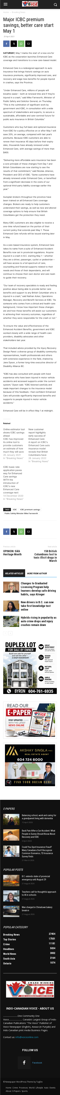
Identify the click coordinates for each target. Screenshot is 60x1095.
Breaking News (18, 12)
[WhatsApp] (21, 44)
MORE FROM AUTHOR (37, 573)
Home (6, 12)
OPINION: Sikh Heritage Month (12, 553)
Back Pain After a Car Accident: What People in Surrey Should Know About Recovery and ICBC (38, 833)
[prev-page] (5, 633)
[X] (14, 44)
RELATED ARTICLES (14, 573)
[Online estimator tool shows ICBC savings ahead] (15, 444)
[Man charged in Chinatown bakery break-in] (11, 911)
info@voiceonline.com (27, 1037)
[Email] (28, 44)
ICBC (15, 509)
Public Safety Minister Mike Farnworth (21, 513)
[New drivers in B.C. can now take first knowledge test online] (11, 606)
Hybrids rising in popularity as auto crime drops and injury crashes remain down (38, 621)
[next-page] (10, 633)
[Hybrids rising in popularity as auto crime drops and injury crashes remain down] (11, 621)
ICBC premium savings (30, 509)
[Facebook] (6, 44)
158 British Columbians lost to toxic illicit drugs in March (45, 556)
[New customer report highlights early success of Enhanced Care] (41, 445)
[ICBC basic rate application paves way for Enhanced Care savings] (15, 483)
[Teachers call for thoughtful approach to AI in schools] (11, 896)
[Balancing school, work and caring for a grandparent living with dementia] (11, 819)
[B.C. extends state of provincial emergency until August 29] (11, 880)
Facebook (37, 1062)
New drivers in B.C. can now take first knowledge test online (37, 605)
